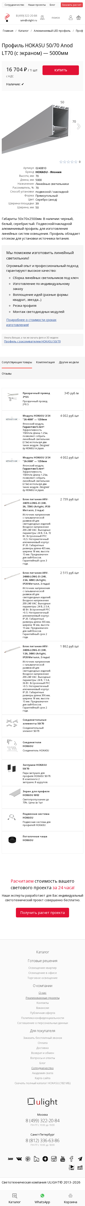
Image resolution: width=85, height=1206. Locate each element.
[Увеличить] (42, 125)
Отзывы (7, 373)
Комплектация (45, 362)
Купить (60, 70)
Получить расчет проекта (42, 912)
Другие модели (69, 362)
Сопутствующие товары (17, 362)
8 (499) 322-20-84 (26, 16)
